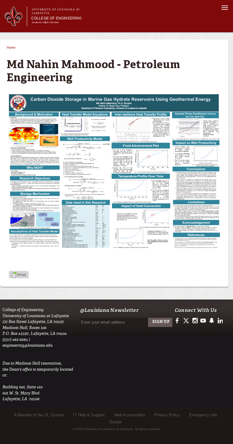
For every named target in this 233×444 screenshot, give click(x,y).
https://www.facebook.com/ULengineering (178, 321)
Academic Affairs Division (45, 22)
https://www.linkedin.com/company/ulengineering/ (219, 321)
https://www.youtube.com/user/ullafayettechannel (203, 321)
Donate (115, 422)
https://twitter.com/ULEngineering (187, 321)
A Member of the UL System (39, 415)
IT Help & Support (89, 415)
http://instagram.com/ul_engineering (195, 321)
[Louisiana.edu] (15, 23)
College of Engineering (56, 18)
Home (11, 47)
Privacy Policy (167, 415)
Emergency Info (203, 415)
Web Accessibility (129, 415)
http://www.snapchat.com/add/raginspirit (211, 321)
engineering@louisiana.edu (27, 345)
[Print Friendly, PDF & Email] (19, 275)
